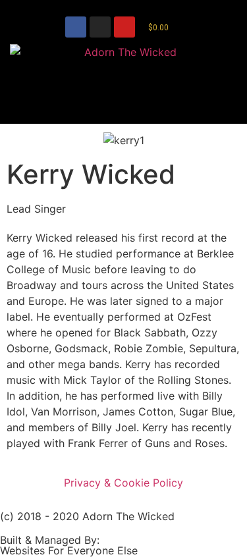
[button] (123, 105)
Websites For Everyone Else (69, 550)
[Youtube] (124, 27)
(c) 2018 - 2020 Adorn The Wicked (87, 516)
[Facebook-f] (75, 27)
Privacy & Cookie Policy (123, 482)
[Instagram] (100, 27)
